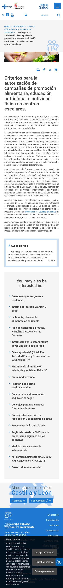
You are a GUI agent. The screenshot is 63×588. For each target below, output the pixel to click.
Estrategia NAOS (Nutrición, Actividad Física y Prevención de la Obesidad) (31, 356)
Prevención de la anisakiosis (28, 425)
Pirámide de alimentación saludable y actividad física (32, 368)
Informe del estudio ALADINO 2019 (29, 308)
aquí (12, 567)
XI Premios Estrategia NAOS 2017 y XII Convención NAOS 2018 (31, 458)
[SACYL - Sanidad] (7, 6)
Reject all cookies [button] (44, 562)
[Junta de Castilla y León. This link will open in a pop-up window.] (19, 6)
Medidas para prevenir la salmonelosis (26, 448)
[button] (18, 500)
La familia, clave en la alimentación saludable (25, 319)
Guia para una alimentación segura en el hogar (28, 396)
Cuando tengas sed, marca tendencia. (27, 298)
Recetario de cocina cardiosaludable (23, 385)
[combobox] (48, 15)
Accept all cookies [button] (44, 552)
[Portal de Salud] (43, 6)
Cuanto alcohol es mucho (26, 467)
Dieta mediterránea (23, 377)
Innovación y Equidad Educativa (40, 212)
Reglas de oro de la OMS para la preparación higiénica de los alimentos (30, 436)
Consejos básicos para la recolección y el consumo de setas (32, 417)
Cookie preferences (44, 571)
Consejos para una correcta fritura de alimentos (28, 406)
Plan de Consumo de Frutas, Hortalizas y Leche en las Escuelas (28, 331)
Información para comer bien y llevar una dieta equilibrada (30, 343)
